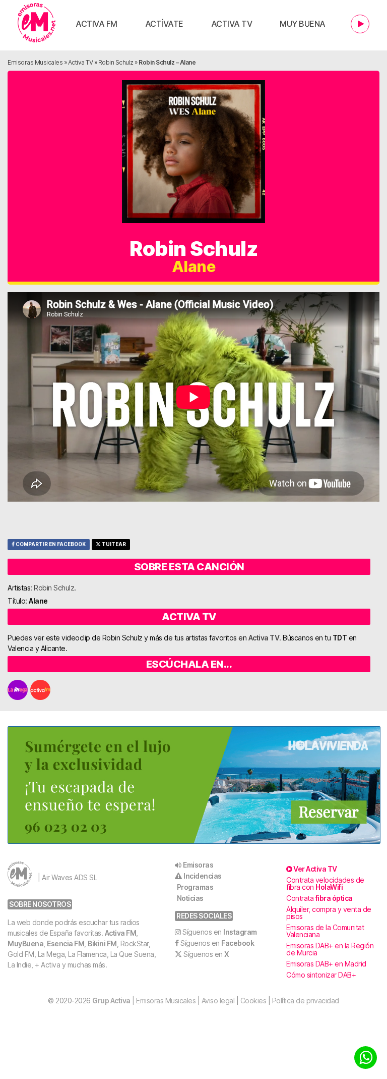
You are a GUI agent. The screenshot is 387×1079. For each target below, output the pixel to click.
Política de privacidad (305, 1000)
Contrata (319, 898)
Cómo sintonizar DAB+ (321, 974)
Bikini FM (102, 943)
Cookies (253, 1000)
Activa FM (96, 24)
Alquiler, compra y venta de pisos (328, 913)
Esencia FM (65, 943)
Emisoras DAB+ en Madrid (326, 963)
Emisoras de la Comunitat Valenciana (325, 931)
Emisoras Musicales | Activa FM (36, 22)
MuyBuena (25, 943)
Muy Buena (303, 24)
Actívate (164, 24)
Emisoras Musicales (35, 62)
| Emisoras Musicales (144, 1000)
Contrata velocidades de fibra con (325, 883)
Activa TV (231, 24)
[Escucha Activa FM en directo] (360, 24)
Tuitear (113, 544)
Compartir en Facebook (50, 544)
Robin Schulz (116, 62)
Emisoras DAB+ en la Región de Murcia (329, 949)
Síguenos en (219, 932)
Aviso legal (218, 1000)
